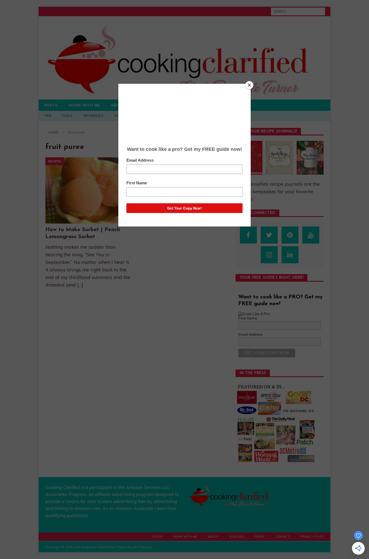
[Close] (249, 85)
